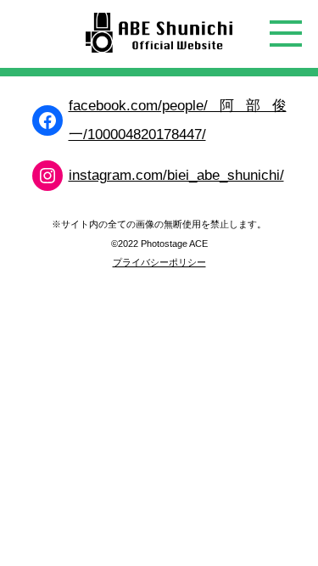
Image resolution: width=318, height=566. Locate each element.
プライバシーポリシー (159, 262)
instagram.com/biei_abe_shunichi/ (176, 175)
